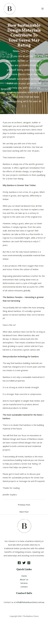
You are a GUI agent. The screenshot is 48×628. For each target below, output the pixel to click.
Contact (24, 586)
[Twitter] (24, 562)
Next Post (24, 511)
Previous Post (24, 504)
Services (24, 583)
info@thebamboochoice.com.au (30, 602)
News (16, 51)
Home (24, 576)
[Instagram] (28, 562)
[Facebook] (19, 562)
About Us (24, 579)
